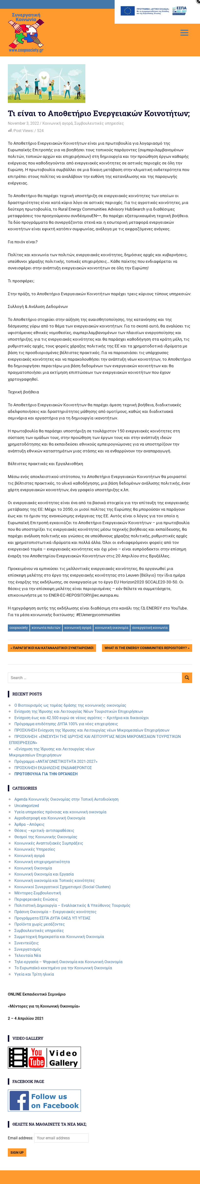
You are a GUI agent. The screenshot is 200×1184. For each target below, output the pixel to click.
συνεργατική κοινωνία (150, 628)
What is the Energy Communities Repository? (145, 649)
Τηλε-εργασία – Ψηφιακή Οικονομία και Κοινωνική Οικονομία (68, 961)
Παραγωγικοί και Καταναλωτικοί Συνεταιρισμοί (53, 649)
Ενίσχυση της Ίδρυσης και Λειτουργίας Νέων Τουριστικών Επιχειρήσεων (78, 711)
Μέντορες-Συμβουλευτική (37, 893)
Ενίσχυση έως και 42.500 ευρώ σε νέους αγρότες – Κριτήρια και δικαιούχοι (81, 717)
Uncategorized (26, 805)
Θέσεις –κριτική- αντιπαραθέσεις (44, 830)
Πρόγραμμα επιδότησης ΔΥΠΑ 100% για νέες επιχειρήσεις (66, 724)
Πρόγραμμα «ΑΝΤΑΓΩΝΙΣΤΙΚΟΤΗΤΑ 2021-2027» (56, 761)
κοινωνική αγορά (77, 628)
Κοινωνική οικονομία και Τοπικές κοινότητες (54, 880)
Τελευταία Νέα (27, 955)
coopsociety (19, 628)
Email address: (21, 1138)
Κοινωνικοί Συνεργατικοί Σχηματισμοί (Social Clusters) (62, 887)
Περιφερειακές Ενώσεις (36, 899)
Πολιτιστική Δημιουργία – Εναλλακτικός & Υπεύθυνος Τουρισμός (72, 905)
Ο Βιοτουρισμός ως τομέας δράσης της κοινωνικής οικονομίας (70, 705)
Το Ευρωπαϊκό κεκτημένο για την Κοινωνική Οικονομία (63, 968)
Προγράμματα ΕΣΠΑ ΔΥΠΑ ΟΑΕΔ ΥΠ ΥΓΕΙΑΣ (52, 918)
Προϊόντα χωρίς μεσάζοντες (39, 924)
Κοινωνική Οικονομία (33, 868)
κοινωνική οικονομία (111, 628)
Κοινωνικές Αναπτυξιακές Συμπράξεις (48, 843)
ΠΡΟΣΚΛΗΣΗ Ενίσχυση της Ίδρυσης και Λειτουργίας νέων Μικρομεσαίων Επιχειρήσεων (92, 730)
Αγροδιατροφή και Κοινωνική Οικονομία (49, 818)
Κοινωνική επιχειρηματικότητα (42, 861)
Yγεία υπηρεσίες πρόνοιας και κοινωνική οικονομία (60, 812)
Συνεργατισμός (27, 949)
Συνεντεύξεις (26, 943)
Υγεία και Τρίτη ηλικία (34, 974)
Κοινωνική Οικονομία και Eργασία (44, 874)
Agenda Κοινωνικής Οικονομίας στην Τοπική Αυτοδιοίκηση (66, 799)
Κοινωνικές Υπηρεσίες (34, 849)
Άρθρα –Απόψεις (29, 824)
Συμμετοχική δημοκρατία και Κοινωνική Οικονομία (59, 936)
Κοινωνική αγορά (57, 123)
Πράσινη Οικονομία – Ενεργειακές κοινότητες (55, 911)
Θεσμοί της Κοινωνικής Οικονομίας (45, 837)
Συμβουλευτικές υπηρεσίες (99, 123)
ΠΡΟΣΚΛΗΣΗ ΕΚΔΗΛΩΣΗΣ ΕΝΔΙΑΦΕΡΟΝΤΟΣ (53, 768)
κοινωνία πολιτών (46, 628)
